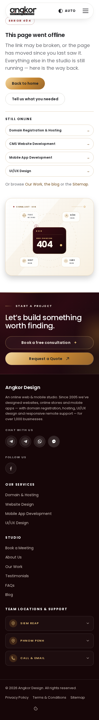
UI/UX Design (17, 522)
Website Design (19, 504)
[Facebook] (10, 468)
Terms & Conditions (49, 697)
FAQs (10, 585)
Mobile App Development (28, 513)
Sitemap (80, 184)
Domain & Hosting (22, 495)
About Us (13, 557)
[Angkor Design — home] (23, 10)
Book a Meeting (19, 548)
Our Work (33, 184)
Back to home (25, 83)
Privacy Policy (17, 697)
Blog (9, 594)
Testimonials (17, 576)
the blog (51, 184)
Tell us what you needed (35, 99)
